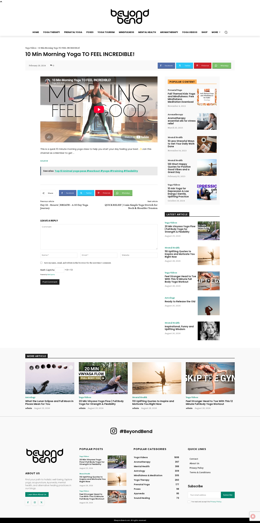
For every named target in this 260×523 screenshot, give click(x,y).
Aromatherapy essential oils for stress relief (182, 121)
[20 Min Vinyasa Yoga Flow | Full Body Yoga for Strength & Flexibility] (209, 230)
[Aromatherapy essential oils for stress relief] (207, 121)
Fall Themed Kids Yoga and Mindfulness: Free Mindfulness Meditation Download (181, 97)
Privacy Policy (215, 502)
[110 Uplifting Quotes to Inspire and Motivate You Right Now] (209, 255)
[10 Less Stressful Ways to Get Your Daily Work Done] (207, 144)
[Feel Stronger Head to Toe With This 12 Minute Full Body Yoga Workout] (209, 280)
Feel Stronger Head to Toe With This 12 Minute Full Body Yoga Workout (180, 279)
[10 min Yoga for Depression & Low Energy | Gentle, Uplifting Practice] (207, 192)
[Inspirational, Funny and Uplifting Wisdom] (209, 331)
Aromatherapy (175, 114)
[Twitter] (41, 502)
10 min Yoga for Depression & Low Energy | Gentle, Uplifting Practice (178, 192)
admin (28, 408)
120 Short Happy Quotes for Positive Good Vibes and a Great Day (179, 168)
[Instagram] (34, 502)
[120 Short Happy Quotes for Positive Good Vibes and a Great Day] (207, 167)
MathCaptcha (51, 274)
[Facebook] (28, 502)
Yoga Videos (30, 48)
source (44, 160)
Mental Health (175, 137)
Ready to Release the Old (180, 301)
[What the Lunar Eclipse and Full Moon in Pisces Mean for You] (49, 378)
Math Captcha (47, 269)
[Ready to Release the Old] (209, 306)
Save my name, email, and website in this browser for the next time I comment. (77, 263)
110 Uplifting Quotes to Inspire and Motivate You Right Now (180, 254)
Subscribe (227, 495)
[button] (226, 32)
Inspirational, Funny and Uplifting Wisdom (179, 328)
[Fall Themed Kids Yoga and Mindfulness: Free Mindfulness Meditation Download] (207, 97)
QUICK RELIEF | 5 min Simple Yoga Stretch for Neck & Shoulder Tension (131, 206)
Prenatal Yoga (175, 90)
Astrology (170, 298)
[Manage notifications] (253, 516)
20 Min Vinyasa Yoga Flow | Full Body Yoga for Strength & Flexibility (180, 229)
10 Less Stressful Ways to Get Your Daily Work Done (181, 143)
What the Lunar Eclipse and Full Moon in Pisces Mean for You (49, 402)
